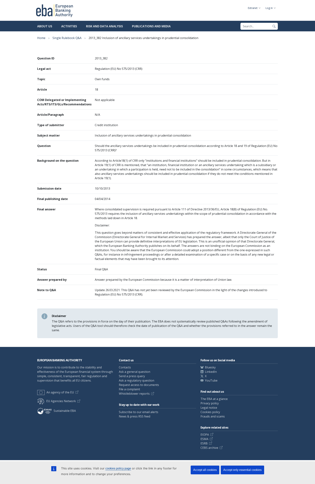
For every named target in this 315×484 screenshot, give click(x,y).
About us (44, 26)
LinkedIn (211, 372)
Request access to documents (139, 385)
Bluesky (210, 367)
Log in (269, 8)
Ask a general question (134, 372)
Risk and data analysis (104, 26)
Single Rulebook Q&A (66, 38)
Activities (69, 26)
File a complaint (129, 389)
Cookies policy (210, 412)
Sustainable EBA (65, 411)
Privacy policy (210, 403)
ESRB (204, 443)
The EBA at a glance (214, 399)
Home (41, 38)
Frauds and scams (213, 416)
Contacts (125, 367)
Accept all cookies (205, 469)
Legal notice (209, 408)
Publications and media (151, 26)
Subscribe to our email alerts (138, 412)
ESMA (204, 439)
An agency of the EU (60, 392)
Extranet (253, 8)
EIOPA (205, 435)
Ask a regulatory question (136, 380)
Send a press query (132, 376)
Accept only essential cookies (242, 469)
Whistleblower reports (134, 394)
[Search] (274, 26)
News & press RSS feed (134, 416)
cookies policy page (118, 468)
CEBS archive (209, 448)
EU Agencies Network (61, 401)
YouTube (211, 380)
